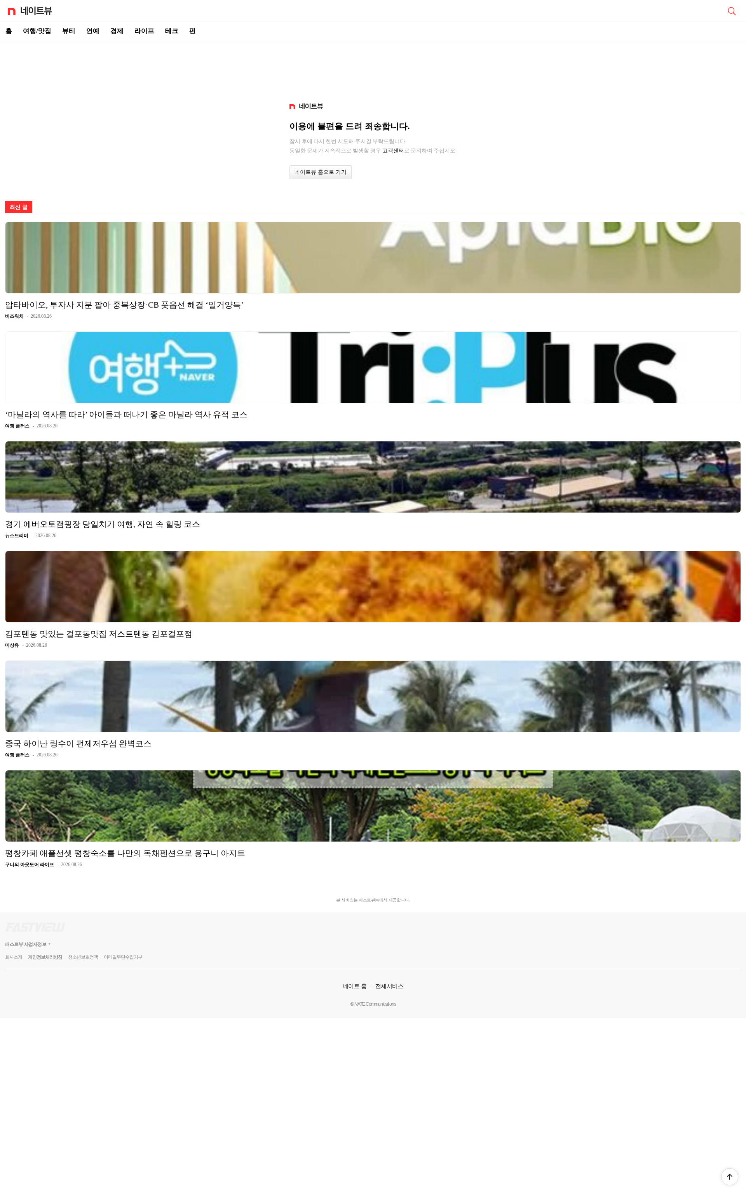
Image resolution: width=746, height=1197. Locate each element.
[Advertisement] (373, 68)
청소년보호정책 (83, 957)
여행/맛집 (37, 31)
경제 (117, 31)
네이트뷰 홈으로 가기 (321, 172)
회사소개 (13, 957)
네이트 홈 (355, 986)
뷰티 (68, 31)
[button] (729, 1176)
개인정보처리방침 (45, 957)
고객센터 (393, 150)
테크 (171, 31)
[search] (731, 10)
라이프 (144, 31)
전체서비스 (389, 986)
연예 (92, 31)
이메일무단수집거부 (123, 957)
